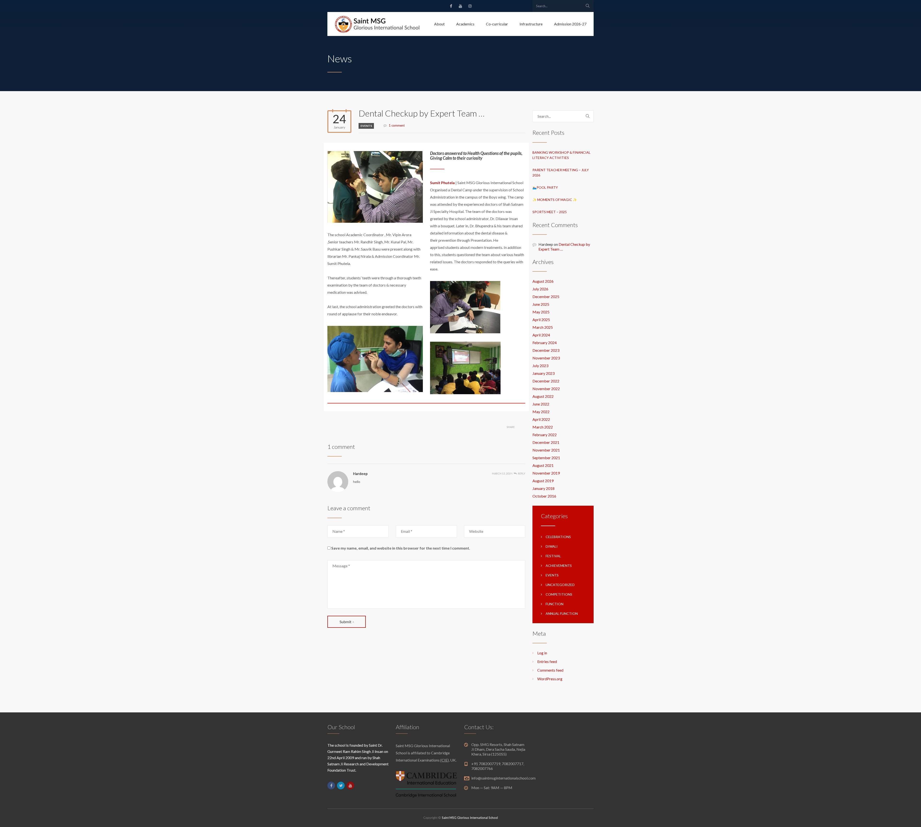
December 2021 (545, 442)
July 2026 (540, 289)
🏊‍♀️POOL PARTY (545, 187)
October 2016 (544, 496)
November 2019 (546, 473)
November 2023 (546, 358)
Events (366, 126)
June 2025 (540, 304)
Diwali (552, 546)
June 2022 (540, 404)
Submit (345, 621)
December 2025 (545, 296)
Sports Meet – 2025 (549, 212)
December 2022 (545, 381)
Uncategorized (560, 585)
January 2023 (543, 373)
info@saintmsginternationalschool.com (503, 778)
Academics (465, 24)
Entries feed (547, 661)
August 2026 (543, 281)
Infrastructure (531, 24)
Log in (542, 653)
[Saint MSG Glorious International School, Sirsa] (377, 24)
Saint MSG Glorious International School (470, 818)
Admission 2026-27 (570, 24)
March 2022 (542, 427)
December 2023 (545, 350)
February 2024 (544, 342)
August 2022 (543, 396)
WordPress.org (549, 678)
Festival (553, 556)
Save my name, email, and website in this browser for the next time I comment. (400, 548)
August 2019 (543, 480)
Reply (521, 473)
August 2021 (543, 465)
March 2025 (542, 327)
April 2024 (541, 335)
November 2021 (546, 450)
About (439, 24)
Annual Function (562, 613)
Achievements (559, 565)
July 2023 (540, 365)
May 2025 (540, 312)
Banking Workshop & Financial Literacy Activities (561, 155)
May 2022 (540, 411)
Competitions (559, 594)
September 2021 (546, 457)
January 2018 (543, 488)
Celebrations (558, 537)
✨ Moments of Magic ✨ (554, 200)
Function (554, 604)
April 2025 (541, 319)
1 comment (397, 125)
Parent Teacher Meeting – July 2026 (560, 172)
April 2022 (541, 419)
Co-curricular (497, 24)
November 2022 (546, 388)
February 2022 (544, 434)
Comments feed (550, 670)
